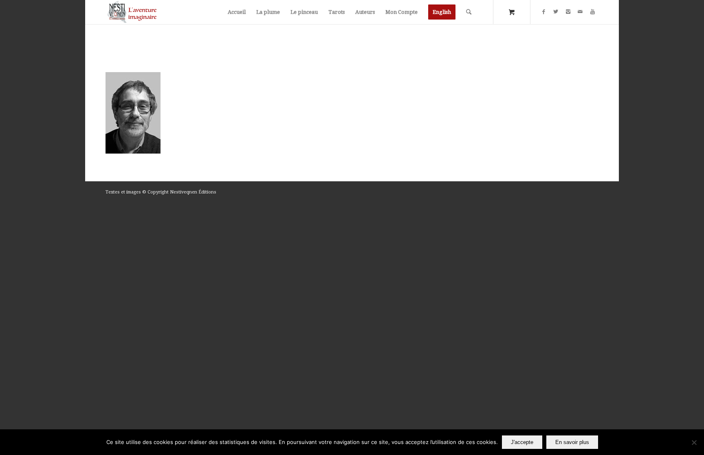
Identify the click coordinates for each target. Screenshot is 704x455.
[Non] (694, 442)
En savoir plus (572, 442)
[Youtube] (592, 12)
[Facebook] (543, 12)
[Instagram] (568, 12)
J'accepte (522, 442)
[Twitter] (556, 12)
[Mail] (580, 12)
